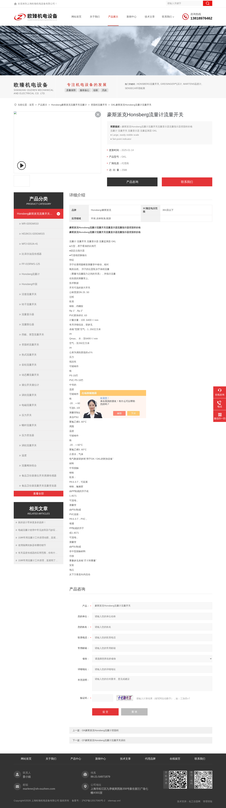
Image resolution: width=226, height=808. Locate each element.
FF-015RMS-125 (31, 264)
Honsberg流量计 (31, 274)
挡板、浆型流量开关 (33, 334)
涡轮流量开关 (29, 445)
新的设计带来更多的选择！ (32, 522)
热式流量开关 (29, 354)
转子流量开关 (29, 304)
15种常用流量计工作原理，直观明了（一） (40, 560)
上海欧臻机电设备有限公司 (41, 3)
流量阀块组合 (29, 465)
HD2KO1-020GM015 (33, 233)
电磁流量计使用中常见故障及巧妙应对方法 (40, 530)
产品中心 (75, 758)
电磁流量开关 (29, 405)
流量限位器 (28, 324)
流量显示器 (28, 314)
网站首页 (76, 16)
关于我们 (95, 16)
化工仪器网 (194, 801)
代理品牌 (150, 758)
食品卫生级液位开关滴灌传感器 (39, 475)
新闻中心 (131, 16)
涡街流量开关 (29, 395)
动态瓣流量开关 (30, 374)
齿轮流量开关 (29, 364)
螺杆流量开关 (29, 425)
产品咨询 (132, 182)
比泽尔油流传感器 (32, 253)
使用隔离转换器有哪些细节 (32, 545)
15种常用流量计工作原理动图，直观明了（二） (40, 537)
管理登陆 (207, 801)
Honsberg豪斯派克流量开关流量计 (69, 104)
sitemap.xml (114, 800)
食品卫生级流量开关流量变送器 (39, 485)
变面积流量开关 (99, 104)
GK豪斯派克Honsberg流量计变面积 (100, 730)
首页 (31, 104)
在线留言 (175, 758)
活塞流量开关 (29, 294)
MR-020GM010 (30, 223)
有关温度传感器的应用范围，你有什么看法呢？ (40, 552)
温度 (24, 455)
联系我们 (167, 16)
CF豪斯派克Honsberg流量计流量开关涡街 (103, 740)
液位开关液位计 (30, 384)
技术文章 (150, 16)
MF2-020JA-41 (30, 243)
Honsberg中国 (29, 284)
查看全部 (38, 493)
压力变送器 (28, 435)
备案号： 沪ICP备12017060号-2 (88, 800)
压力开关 (27, 415)
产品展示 (113, 16)
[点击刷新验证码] (124, 698)
